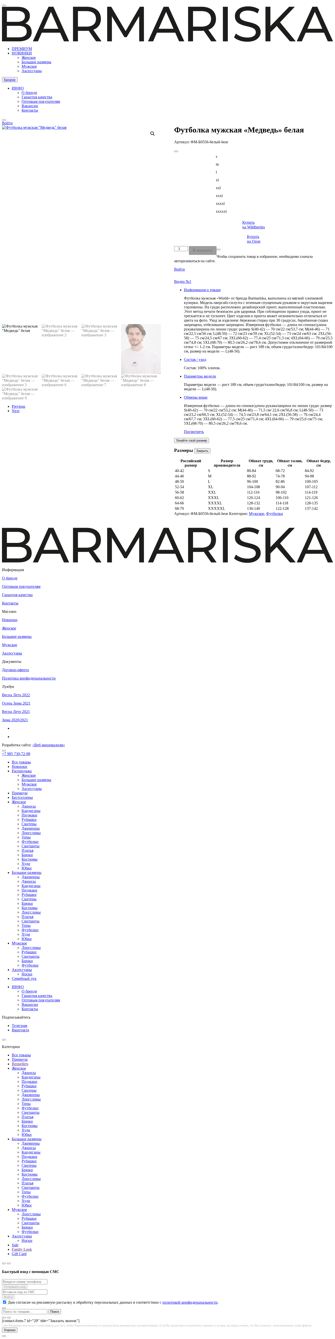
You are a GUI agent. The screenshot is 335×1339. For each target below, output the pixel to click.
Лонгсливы (31, 833)
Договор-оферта (15, 670)
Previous (18, 406)
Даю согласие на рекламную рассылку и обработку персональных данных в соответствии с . (113, 1302)
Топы (26, 837)
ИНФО (18, 88)
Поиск (54, 1311)
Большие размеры (36, 62)
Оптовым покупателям (41, 101)
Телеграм (19, 1026)
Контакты (30, 110)
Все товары (21, 762)
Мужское (29, 66)
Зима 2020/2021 (15, 720)
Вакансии (30, 106)
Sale (15, 1245)
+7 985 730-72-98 (16, 754)
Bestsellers (20, 1064)
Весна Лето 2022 (16, 695)
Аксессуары (32, 71)
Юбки (27, 868)
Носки (27, 974)
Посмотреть (194, 432)
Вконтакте (20, 1030)
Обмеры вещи (195, 397)
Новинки (9, 620)
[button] (152, 133)
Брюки (27, 855)
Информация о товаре (202, 290)
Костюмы (30, 859)
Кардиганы (31, 811)
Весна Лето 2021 (16, 711)
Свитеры (29, 824)
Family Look (22, 1249)
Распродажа (22, 771)
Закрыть (202, 451)
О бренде (29, 93)
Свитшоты (30, 846)
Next (15, 411)
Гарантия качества (37, 97)
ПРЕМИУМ (22, 49)
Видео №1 (182, 281)
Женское (29, 57)
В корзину (203, 250)
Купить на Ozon (253, 239)
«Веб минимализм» (48, 745)
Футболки (274, 514)
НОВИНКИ (22, 53)
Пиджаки (29, 815)
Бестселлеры (22, 797)
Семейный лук (24, 978)
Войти (179, 269)
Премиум (19, 793)
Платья (27, 850)
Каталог (10, 79)
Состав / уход (195, 359)
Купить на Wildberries (253, 224)
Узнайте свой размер (191, 440)
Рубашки (29, 819)
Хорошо (9, 1330)
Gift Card (19, 1254)
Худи (26, 864)
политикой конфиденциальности (190, 1302)
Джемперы (31, 828)
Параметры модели (200, 376)
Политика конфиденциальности (29, 678)
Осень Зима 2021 (16, 703)
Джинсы (29, 806)
